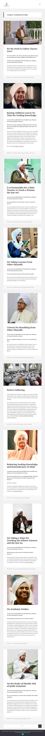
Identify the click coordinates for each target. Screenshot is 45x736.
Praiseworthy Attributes (18, 424)
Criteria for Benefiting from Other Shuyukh (21, 328)
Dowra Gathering (16, 390)
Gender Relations (17, 221)
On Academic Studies (18, 609)
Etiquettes (19, 497)
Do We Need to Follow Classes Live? (22, 50)
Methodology (24, 569)
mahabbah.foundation (18, 146)
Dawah (15, 569)
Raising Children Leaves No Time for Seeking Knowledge (21, 114)
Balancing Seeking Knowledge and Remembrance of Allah (22, 465)
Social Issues (31, 153)
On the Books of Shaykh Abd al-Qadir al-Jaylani (21, 684)
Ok (22, 734)
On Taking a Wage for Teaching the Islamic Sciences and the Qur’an (22, 540)
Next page (40, 726)
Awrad (15, 497)
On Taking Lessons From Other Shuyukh (19, 263)
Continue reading (12, 417)
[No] (43, 732)
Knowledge (19, 569)
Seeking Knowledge (30, 77)
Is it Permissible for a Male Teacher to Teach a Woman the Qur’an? (21, 190)
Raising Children (17, 153)
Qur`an (22, 221)
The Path (29, 718)
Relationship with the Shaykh (20, 77)
